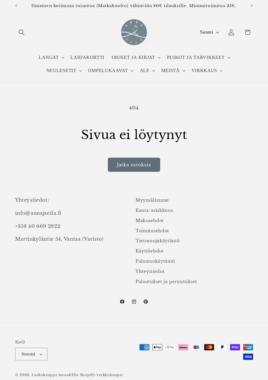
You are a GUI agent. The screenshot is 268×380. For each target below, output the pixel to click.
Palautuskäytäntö (155, 261)
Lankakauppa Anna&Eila (55, 375)
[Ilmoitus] (252, 6)
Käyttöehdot (150, 251)
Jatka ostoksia (134, 165)
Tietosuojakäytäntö (158, 240)
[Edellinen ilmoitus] (16, 6)
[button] (22, 32)
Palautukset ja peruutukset (166, 281)
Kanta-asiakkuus (154, 210)
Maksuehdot (150, 220)
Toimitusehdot (152, 230)
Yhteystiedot (150, 271)
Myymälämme (152, 200)
